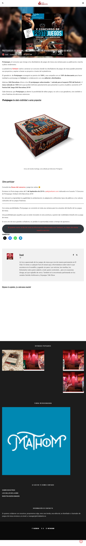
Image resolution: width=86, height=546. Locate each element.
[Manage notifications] (81, 541)
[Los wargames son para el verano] (12, 361)
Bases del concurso (18, 187)
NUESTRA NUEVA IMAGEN (11, 496)
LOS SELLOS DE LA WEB (10, 493)
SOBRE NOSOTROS (8, 490)
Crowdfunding (13, 54)
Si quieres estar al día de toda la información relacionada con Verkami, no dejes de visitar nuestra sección (43, 228)
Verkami (20, 54)
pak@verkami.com (52, 191)
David (6, 54)
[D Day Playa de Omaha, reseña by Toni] (73, 361)
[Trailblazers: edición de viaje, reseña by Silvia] (33, 361)
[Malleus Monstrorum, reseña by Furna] (73, 383)
